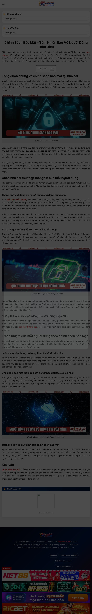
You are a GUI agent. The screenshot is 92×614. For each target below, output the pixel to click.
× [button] (84, 268)
